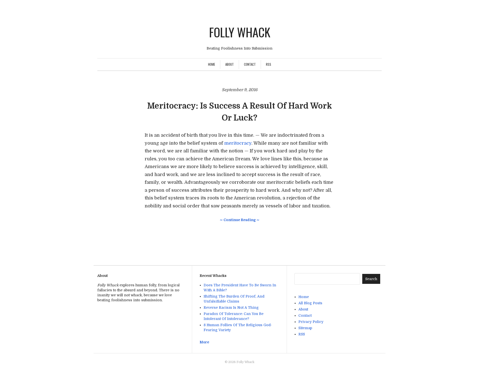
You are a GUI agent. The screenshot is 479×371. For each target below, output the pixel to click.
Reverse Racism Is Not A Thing (231, 307)
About (229, 64)
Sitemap (305, 328)
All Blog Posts (310, 303)
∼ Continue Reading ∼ (239, 220)
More (204, 342)
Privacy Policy (310, 322)
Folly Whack (239, 32)
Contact (250, 64)
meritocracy (237, 143)
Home (211, 64)
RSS (268, 64)
